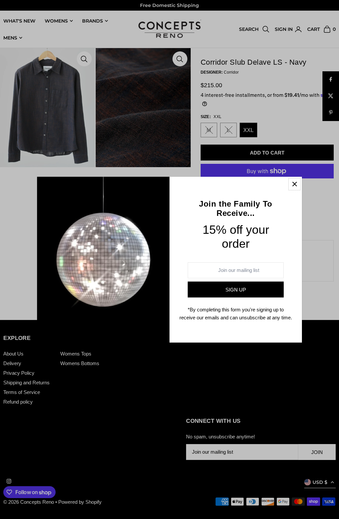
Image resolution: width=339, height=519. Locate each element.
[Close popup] (294, 184)
